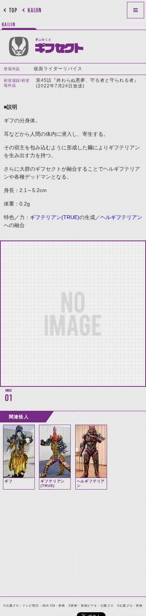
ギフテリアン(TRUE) (54, 217)
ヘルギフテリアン (121, 217)
